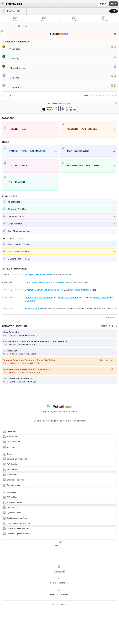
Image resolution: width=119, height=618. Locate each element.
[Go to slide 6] (103, 95)
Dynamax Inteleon (43, 297)
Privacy (64, 604)
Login (102, 4)
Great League (31, 282)
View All (107, 326)
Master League (64, 282)
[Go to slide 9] (112, 95)
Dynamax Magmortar (54, 290)
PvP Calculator (32, 308)
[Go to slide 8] (109, 95)
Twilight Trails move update (38, 274)
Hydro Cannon (101, 297)
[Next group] (10, 95)
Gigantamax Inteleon (68, 297)
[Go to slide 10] (116, 95)
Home (15, 21)
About (54, 604)
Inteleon (29, 297)
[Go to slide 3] (93, 95)
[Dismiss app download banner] (116, 103)
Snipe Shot (30, 301)
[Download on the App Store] (50, 109)
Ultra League (45, 282)
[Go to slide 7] (106, 95)
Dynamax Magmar (34, 290)
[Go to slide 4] (97, 95)
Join (113, 4)
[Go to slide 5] (100, 95)
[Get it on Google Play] (69, 109)
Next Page (110, 317)
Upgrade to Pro (55, 420)
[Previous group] (4, 95)
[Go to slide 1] (86, 95)
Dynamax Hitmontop (79, 290)
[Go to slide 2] (90, 95)
